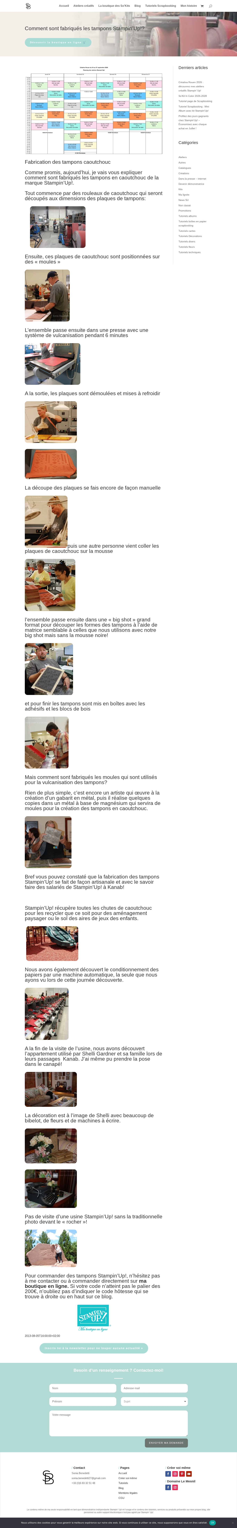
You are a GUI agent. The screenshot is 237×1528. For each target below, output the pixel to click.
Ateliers (183, 157)
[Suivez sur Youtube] (189, 1474)
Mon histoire (189, 6)
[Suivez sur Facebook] (168, 1474)
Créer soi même (127, 1478)
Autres (182, 162)
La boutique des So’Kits (114, 6)
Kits (181, 189)
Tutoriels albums (188, 216)
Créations (184, 173)
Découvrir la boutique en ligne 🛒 (58, 42)
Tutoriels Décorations (190, 236)
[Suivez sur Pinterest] (182, 1474)
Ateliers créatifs (83, 6)
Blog (137, 6)
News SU (184, 200)
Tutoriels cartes (187, 231)
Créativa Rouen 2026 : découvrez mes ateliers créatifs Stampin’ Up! (191, 86)
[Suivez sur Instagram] (175, 1474)
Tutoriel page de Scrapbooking (195, 101)
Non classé (185, 205)
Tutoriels (123, 1483)
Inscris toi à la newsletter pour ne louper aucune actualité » (94, 1348)
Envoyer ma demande (166, 1442)
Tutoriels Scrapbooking (160, 6)
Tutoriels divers (187, 241)
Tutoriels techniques (190, 252)
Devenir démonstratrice (191, 183)
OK (212, 1522)
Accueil (64, 6)
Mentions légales (128, 1492)
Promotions (185, 210)
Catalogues (185, 168)
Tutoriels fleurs (187, 246)
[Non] (232, 1523)
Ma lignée (184, 194)
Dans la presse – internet (192, 178)
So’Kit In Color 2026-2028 (193, 96)
